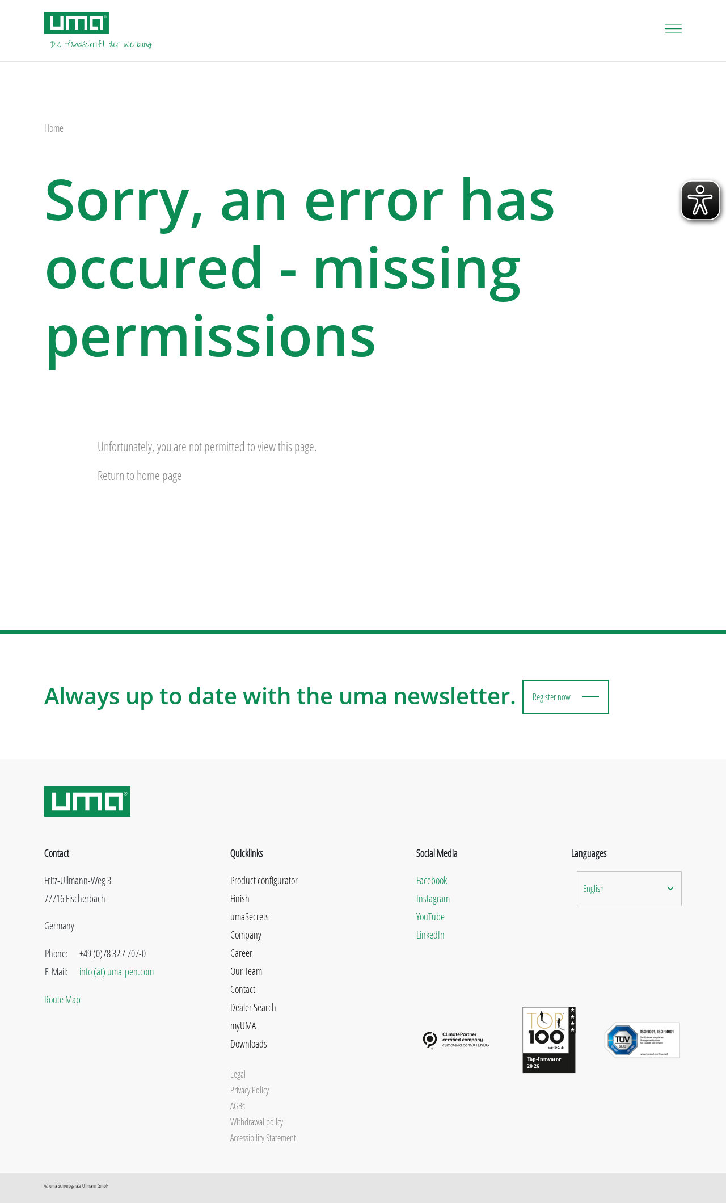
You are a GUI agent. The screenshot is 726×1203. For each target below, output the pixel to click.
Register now (552, 697)
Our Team (246, 971)
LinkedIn (430, 934)
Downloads (248, 1043)
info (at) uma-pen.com (116, 971)
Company (245, 934)
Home (54, 127)
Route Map (62, 999)
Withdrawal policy (256, 1122)
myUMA (243, 1025)
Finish (240, 898)
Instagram (433, 898)
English (593, 888)
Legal (238, 1074)
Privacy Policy (249, 1090)
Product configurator (264, 880)
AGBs (237, 1106)
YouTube (430, 916)
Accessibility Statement (263, 1138)
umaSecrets (249, 916)
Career (241, 953)
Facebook (431, 880)
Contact (242, 989)
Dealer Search (253, 1007)
